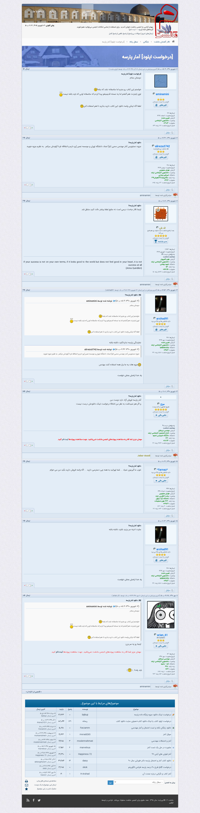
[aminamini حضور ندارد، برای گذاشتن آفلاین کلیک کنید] (154, 94)
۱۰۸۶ (159, 508)
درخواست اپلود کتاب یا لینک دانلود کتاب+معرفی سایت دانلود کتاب (143, 721)
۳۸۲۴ (159, 443)
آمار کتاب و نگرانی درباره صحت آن (156, 774)
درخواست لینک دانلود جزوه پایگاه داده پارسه (152, 714)
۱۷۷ (160, 125)
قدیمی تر (36, 691)
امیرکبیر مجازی (163, 175)
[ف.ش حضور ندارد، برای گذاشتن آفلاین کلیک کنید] (157, 228)
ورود (140, 29)
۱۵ (153, 272)
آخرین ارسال (51, 716)
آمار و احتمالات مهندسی (161, 741)
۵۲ (167, 267)
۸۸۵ (159, 671)
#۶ (24, 461)
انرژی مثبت (114, 69)
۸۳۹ (154, 125)
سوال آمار (167, 734)
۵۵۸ (159, 352)
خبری (75, 11)
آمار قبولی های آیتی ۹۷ (161, 754)
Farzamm (85, 728)
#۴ (24, 290)
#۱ (24, 69)
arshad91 (110, 290)
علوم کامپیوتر (165, 259)
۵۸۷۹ (159, 272)
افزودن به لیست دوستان (161, 102)
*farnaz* (162, 470)
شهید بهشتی (164, 264)
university (164, 347)
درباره (53, 11)
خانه (99, 11)
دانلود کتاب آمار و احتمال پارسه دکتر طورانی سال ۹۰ (149, 760)
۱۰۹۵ (153, 182)
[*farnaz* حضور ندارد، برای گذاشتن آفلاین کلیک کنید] (155, 470)
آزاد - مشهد (165, 664)
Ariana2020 (42, 722)
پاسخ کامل (113, 33)
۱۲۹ (69, 721)
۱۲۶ (160, 182)
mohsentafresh (40, 735)
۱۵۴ (160, 674)
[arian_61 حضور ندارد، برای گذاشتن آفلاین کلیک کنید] (155, 635)
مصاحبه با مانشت (169, 257)
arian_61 (116, 595)
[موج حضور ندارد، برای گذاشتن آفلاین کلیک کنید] (158, 404)
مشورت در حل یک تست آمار (159, 747)
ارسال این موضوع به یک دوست (45, 785)
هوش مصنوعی (164, 170)
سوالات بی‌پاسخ (134, 33)
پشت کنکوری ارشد (162, 496)
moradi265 (85, 734)
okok (85, 767)
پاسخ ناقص (122, 33)
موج (162, 404)
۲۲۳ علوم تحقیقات (161, 501)
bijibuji (85, 714)
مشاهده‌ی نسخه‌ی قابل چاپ (46, 781)
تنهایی (171, 802)
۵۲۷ (159, 506)
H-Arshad (85, 774)
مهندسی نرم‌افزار (164, 430)
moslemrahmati (85, 741)
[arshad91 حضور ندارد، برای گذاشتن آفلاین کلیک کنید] (154, 319)
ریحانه (85, 721)
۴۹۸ (166, 666)
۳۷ (153, 443)
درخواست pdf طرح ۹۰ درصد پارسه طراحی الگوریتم (149, 767)
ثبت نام (132, 29)
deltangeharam (41, 762)
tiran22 (44, 775)
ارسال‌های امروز (147, 33)
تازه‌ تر (29, 691)
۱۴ (70, 760)
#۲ (24, 138)
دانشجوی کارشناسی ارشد (160, 172)
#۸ (24, 595)
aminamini (162, 94)
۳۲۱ (153, 352)
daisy (85, 760)
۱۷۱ (154, 508)
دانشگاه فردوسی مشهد (161, 435)
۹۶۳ (154, 674)
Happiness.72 (85, 754)
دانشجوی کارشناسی (162, 120)
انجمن (87, 11)
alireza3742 (162, 146)
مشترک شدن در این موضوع (46, 789)
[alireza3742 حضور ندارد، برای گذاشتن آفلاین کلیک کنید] (153, 146)
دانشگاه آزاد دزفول (162, 498)
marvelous (85, 747)
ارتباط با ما (38, 11)
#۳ (24, 201)
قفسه (64, 11)
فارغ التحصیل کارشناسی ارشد (158, 433)
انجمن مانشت (131, 800)
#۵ (24, 391)
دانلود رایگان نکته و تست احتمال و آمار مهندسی (151, 728)
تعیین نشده (165, 118)
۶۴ (162, 254)
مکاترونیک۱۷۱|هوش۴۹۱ (160, 177)
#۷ (24, 521)
